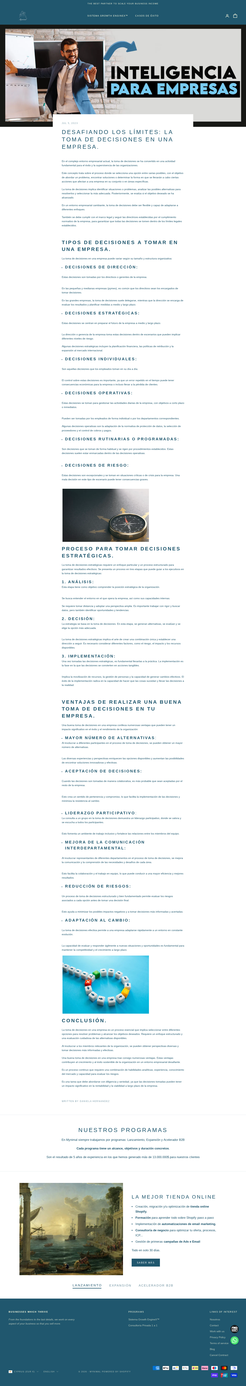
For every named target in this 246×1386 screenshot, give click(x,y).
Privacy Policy (217, 1337)
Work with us (217, 1331)
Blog (212, 1349)
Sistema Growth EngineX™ (107, 16)
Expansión (120, 1285)
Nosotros (215, 1319)
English (49, 1372)
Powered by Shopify (116, 1372)
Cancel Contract (219, 1355)
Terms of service (219, 1343)
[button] (235, 1340)
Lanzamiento (87, 1285)
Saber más (146, 1262)
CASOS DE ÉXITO (147, 16)
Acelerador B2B (156, 1285)
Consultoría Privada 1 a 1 (142, 1325)
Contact (214, 1325)
